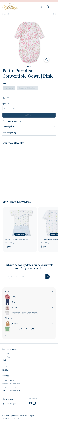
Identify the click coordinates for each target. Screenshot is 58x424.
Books (4, 367)
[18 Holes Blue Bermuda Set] (20, 228)
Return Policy (8, 380)
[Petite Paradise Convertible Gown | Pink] (20, 170)
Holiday (5, 370)
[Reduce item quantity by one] (4, 108)
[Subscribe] (47, 276)
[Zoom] (46, 59)
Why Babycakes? (9, 387)
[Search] (53, 14)
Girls (4, 360)
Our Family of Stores (11, 390)
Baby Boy (6, 357)
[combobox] (29, 14)
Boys (4, 363)
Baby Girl (6, 353)
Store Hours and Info (11, 384)
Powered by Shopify (10, 418)
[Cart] (47, 7)
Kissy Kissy (24, 202)
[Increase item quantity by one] (14, 108)
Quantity (6, 103)
